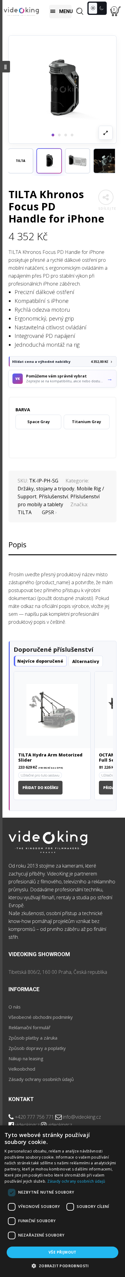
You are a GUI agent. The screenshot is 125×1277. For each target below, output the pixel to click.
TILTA (25, 512)
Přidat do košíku (40, 787)
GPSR (48, 512)
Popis (17, 544)
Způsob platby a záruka (32, 1038)
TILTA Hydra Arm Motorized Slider (50, 758)
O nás (14, 1007)
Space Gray (38, 421)
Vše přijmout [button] (62, 1252)
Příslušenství (53, 496)
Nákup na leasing (25, 1058)
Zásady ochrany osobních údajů (41, 1079)
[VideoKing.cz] (21, 11)
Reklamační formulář (29, 1027)
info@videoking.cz (82, 1117)
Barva (22, 409)
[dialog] (62, 1201)
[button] (49, 161)
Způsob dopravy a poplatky (37, 1048)
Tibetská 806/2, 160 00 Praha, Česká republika (57, 972)
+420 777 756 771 (34, 1117)
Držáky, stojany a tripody (46, 488)
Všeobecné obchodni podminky (40, 1017)
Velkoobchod (21, 1069)
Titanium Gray (86, 421)
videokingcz (27, 1124)
